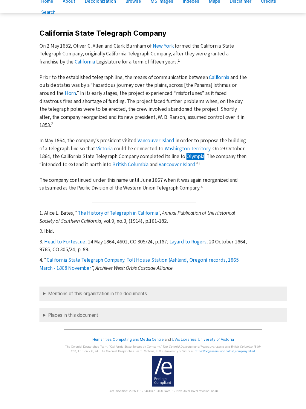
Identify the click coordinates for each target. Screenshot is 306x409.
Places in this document (73, 315)
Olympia (195, 156)
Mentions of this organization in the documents (97, 293)
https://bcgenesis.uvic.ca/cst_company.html (225, 351)
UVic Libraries (184, 339)
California (85, 62)
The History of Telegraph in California (118, 213)
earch (48, 12)
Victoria (104, 148)
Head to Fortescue (64, 242)
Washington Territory (187, 148)
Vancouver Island (155, 140)
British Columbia (130, 164)
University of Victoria (216, 339)
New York (163, 46)
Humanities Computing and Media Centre (128, 339)
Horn (70, 93)
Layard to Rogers (187, 242)
